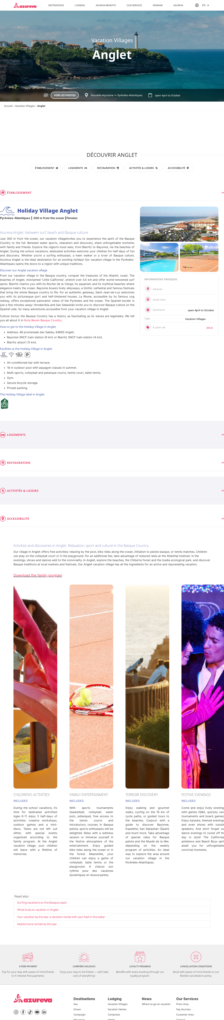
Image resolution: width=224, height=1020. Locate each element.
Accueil (8, 106)
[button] (205, 5)
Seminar (158, 5)
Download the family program (37, 575)
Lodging (80, 5)
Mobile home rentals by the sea (37, 924)
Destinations (56, 5)
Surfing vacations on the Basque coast (41, 902)
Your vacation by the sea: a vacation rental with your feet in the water (61, 917)
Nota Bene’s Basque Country (42, 320)
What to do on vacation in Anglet (37, 910)
